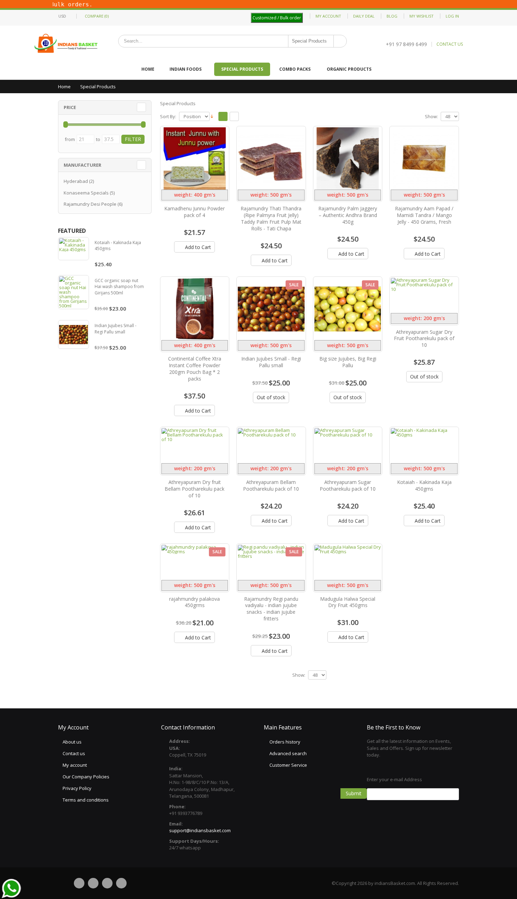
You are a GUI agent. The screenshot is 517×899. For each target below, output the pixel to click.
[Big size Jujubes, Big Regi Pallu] (347, 309)
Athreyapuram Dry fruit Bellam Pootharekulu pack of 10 (194, 489)
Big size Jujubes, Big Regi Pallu (347, 362)
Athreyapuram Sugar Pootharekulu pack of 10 (348, 485)
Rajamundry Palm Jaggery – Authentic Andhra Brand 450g (347, 215)
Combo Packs (295, 69)
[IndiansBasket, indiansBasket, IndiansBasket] (66, 44)
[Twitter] (93, 883)
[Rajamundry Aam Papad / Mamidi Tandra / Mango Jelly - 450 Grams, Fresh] (424, 158)
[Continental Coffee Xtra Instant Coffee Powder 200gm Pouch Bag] (194, 309)
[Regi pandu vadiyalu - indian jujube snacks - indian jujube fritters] (271, 562)
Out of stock (271, 397)
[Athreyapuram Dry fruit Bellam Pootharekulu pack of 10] (194, 445)
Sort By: (168, 116)
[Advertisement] (310, 806)
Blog (392, 16)
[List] (234, 117)
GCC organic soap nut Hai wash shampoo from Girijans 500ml (119, 287)
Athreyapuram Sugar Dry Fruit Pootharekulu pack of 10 (424, 339)
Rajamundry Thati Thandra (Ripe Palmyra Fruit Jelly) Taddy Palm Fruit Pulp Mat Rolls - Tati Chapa (271, 218)
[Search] (340, 41)
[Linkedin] (121, 883)
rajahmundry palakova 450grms (194, 602)
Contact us (74, 753)
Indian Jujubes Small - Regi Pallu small (271, 362)
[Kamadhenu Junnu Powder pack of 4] (194, 158)
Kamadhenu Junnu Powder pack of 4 (194, 211)
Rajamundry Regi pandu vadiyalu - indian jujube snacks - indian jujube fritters (271, 608)
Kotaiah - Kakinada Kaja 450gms (424, 485)
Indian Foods (186, 69)
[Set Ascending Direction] (212, 116)
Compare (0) (97, 16)
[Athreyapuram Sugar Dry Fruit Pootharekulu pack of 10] (424, 295)
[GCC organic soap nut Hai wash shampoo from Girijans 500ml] (73, 292)
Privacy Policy (77, 788)
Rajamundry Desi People (90, 204)
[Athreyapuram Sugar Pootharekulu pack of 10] (347, 445)
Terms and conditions (86, 800)
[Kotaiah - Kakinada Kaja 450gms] (424, 445)
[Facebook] (79, 883)
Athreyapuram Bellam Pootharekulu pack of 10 (271, 485)
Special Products (242, 69)
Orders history (284, 742)
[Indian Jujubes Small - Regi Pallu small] (271, 309)
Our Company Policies (86, 776)
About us (72, 742)
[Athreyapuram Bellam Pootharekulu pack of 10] (271, 445)
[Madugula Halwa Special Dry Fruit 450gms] (347, 562)
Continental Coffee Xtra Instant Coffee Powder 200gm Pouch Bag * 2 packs (194, 368)
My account (75, 765)
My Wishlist (421, 16)
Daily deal (364, 16)
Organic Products (349, 69)
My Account (328, 16)
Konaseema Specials (86, 193)
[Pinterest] (107, 883)
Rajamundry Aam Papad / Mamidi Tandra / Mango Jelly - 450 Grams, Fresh (424, 215)
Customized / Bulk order (277, 18)
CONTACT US (449, 44)
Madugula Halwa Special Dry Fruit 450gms (347, 602)
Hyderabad (76, 181)
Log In (452, 16)
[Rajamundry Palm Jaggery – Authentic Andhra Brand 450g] (347, 158)
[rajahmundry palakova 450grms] (194, 562)
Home (64, 86)
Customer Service (288, 765)
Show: (431, 116)
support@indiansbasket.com (200, 830)
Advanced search (288, 753)
